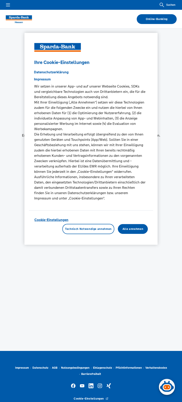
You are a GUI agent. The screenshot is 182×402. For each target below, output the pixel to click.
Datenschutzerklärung (51, 72)
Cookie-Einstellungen (51, 219)
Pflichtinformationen (129, 368)
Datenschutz (40, 368)
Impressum (22, 368)
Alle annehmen (133, 229)
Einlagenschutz (102, 368)
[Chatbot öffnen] (167, 387)
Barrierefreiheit (91, 374)
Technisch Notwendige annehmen (88, 229)
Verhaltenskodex (156, 368)
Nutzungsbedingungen (75, 368)
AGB (54, 368)
